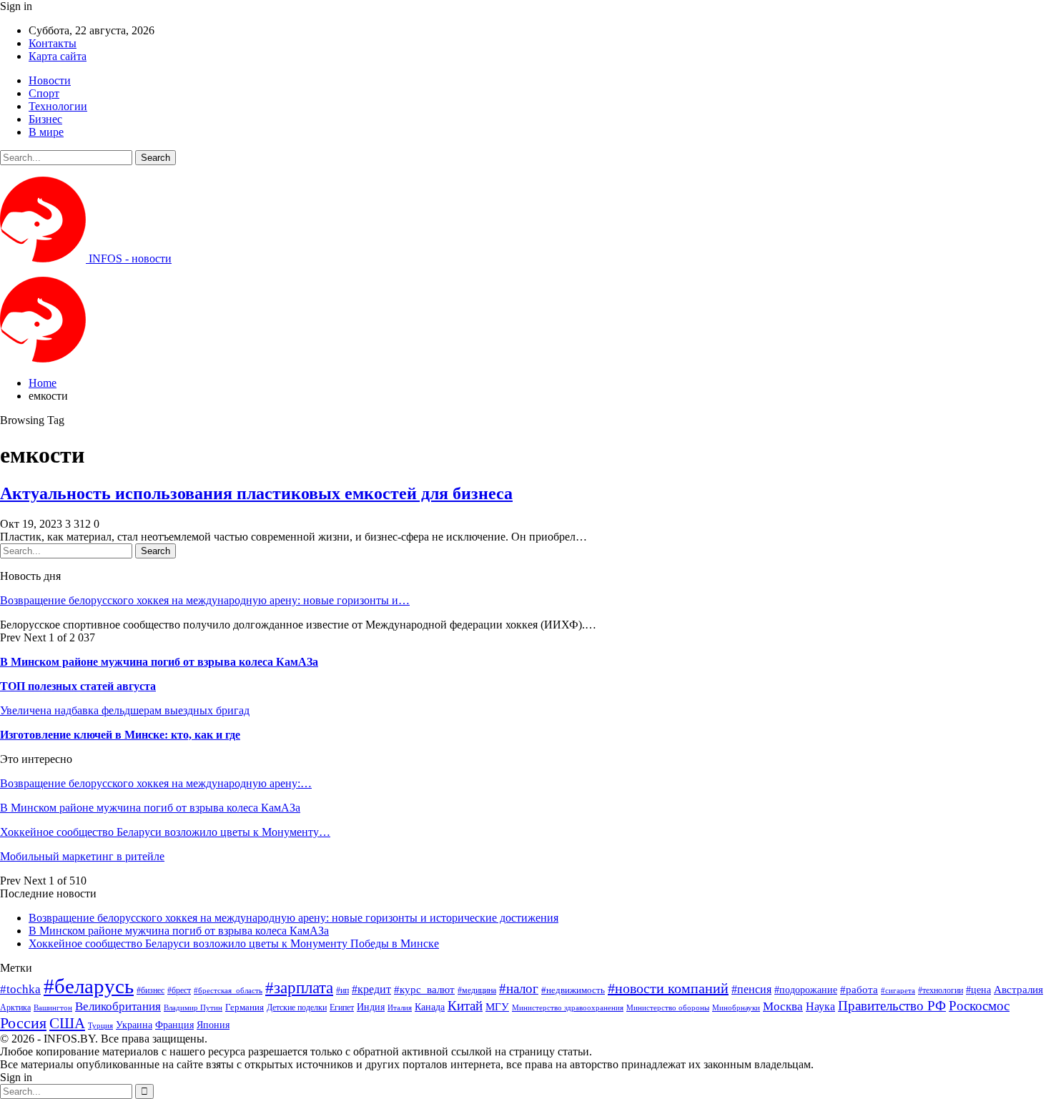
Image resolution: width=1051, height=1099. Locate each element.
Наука (820, 1006)
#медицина (477, 990)
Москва (783, 1006)
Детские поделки (297, 1007)
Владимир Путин (193, 1008)
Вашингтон (53, 1007)
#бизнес (150, 990)
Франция (174, 1025)
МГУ (497, 1006)
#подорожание (805, 989)
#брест (179, 990)
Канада (430, 1006)
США (67, 1023)
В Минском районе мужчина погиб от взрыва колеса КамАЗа (159, 662)
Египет (342, 1007)
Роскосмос (979, 1005)
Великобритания (118, 1006)
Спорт (44, 93)
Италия (400, 1008)
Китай (465, 1005)
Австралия (1018, 989)
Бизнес (45, 119)
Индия (371, 1007)
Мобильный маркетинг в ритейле (82, 856)
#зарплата (299, 988)
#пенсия (751, 989)
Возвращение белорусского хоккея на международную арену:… (156, 783)
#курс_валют (424, 989)
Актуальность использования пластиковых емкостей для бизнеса (256, 493)
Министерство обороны (667, 1008)
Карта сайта (58, 56)
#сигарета (898, 990)
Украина (134, 1025)
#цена (978, 990)
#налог (518, 988)
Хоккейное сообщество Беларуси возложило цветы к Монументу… (165, 832)
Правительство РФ (892, 1005)
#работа (859, 989)
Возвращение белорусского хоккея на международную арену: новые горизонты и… (205, 600)
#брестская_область (228, 990)
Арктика (15, 1007)
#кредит (371, 989)
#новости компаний (668, 988)
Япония (213, 1024)
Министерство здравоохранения (567, 1008)
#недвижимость (573, 990)
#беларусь (89, 986)
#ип (342, 990)
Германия (244, 1007)
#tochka (20, 989)
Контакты (53, 43)
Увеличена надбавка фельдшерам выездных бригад (125, 710)
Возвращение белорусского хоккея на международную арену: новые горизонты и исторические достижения (293, 918)
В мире (46, 132)
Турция (100, 1026)
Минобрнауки (736, 1007)
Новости (50, 80)
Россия (23, 1023)
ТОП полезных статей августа (78, 686)
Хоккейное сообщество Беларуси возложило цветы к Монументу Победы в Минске (234, 943)
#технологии (940, 990)
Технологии (58, 106)
